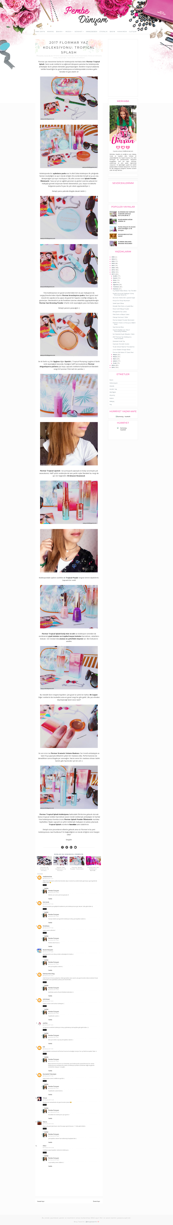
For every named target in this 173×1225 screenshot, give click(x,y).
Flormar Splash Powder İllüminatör (123, 320)
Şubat (115, 361)
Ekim (115, 280)
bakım (112, 398)
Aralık (115, 276)
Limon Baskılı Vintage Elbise (121, 349)
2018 (113, 272)
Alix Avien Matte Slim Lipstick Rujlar (124, 298)
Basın (112, 31)
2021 (113, 265)
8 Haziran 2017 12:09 (48, 951)
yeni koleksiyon (80, 57)
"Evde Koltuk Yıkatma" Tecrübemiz (123, 347)
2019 (113, 270)
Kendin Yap (113, 389)
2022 (113, 263)
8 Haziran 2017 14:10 (48, 975)
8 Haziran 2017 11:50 (48, 927)
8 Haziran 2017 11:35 (48, 904)
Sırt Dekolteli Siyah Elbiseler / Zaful (123, 334)
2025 (113, 257)
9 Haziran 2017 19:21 (54, 1088)
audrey (45, 1023)
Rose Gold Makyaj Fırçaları (121, 309)
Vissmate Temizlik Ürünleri (121, 344)
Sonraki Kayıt (40, 1201)
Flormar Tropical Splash (81, 56)
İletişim (133, 31)
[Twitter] (66, 847)
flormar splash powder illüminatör (64, 56)
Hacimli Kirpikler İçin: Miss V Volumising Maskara (121, 330)
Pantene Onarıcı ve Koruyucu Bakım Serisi (124, 323)
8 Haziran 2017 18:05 (54, 916)
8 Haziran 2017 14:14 (48, 1001)
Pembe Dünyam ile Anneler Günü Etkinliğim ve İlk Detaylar (127, 228)
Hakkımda (122, 31)
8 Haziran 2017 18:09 (54, 1061)
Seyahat (78, 31)
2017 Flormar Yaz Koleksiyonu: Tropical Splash (122, 337)
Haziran (115, 289)
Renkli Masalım (48, 950)
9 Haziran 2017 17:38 (48, 1076)
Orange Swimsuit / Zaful (120, 317)
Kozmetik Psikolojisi (49, 1074)
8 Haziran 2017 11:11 (48, 878)
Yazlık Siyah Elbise (118, 303)
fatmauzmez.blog (49, 974)
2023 (113, 261)
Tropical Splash (71, 57)
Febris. (45, 1122)
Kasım (115, 278)
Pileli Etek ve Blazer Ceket (121, 314)
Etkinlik (104, 31)
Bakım (59, 31)
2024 (113, 259)
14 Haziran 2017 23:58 (49, 1147)
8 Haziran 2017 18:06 (54, 989)
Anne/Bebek (91, 31)
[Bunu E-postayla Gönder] (75, 847)
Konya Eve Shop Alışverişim (121, 300)
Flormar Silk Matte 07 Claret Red (123, 352)
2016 (113, 365)
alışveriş (112, 395)
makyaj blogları (62, 57)
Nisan (115, 356)
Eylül (114, 282)
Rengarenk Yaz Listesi (120, 312)
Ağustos (116, 284)
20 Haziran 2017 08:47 (54, 1136)
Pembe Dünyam (53, 891)
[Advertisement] (123, 68)
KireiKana (46, 926)
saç (111, 404)
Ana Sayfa (40, 31)
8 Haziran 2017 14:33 (48, 1025)
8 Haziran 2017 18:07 (54, 1037)
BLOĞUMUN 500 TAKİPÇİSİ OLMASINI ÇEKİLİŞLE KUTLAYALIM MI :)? (126, 213)
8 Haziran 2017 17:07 (48, 1049)
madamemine (47, 877)
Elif (44, 1047)
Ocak (115, 363)
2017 (113, 274)
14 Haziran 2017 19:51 (49, 1123)
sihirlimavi (46, 999)
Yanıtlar (46, 888)
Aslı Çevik (46, 902)
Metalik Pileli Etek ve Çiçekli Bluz (123, 306)
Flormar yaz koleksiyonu (95, 56)
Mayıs (115, 354)
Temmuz (116, 287)
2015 (113, 367)
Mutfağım (113, 392)
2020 (113, 268)
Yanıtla (44, 885)
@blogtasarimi (91, 1222)
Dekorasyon (114, 383)
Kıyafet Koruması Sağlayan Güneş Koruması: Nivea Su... (123, 294)
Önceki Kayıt (96, 1201)
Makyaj (50, 31)
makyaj (55, 57)
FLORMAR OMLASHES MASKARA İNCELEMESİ (125, 242)
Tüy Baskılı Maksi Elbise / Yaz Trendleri (124, 291)
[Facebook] (62, 847)
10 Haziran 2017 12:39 (49, 1100)
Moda (68, 31)
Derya (45, 1098)
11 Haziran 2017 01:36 (54, 1112)
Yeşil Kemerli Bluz (118, 327)
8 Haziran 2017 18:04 (54, 892)
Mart (115, 359)
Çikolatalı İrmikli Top (119, 341)
